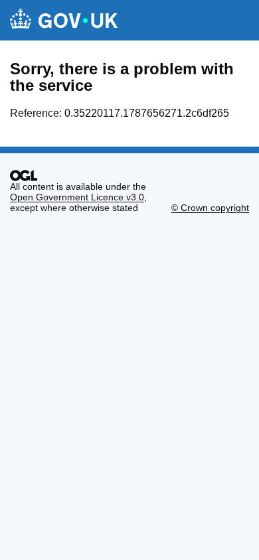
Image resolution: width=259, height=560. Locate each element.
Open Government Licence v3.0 (77, 197)
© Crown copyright (210, 207)
